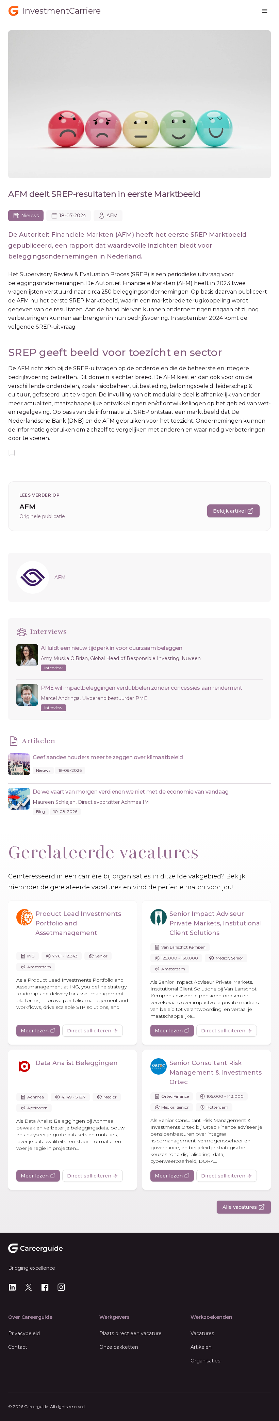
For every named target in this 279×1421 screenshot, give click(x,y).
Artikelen (201, 1347)
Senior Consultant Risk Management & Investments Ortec (215, 1072)
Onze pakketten (118, 1347)
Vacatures (202, 1333)
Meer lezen (35, 1031)
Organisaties (205, 1361)
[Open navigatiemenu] (265, 11)
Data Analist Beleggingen (76, 1063)
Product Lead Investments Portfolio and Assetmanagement (78, 923)
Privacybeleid (24, 1333)
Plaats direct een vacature (130, 1333)
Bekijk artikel (229, 511)
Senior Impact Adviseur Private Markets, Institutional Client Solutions (215, 923)
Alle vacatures (240, 1207)
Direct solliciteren (89, 1031)
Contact (17, 1347)
